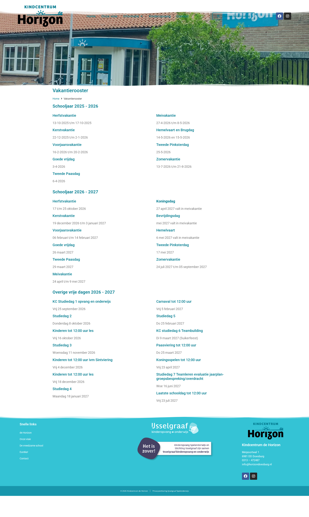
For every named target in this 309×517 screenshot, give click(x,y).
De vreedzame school (31, 445)
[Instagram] (287, 16)
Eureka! (24, 452)
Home (56, 98)
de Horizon (26, 432)
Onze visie (25, 439)
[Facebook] (279, 16)
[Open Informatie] (141, 16)
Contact (24, 458)
